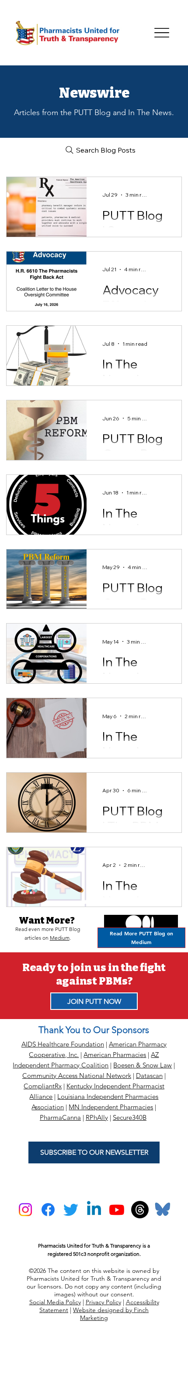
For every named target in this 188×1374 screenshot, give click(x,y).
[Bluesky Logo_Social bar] (162, 1209)
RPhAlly (97, 1117)
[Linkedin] (94, 1209)
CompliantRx (43, 1086)
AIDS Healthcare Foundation (62, 1044)
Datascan (149, 1075)
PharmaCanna (60, 1117)
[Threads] (140, 1209)
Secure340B (129, 1117)
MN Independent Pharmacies (111, 1107)
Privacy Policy (103, 1302)
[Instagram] (25, 1209)
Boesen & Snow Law (142, 1065)
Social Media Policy (55, 1302)
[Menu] (161, 33)
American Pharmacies (115, 1054)
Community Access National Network (76, 1075)
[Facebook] (48, 1209)
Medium (60, 937)
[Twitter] (71, 1209)
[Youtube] (116, 1209)
